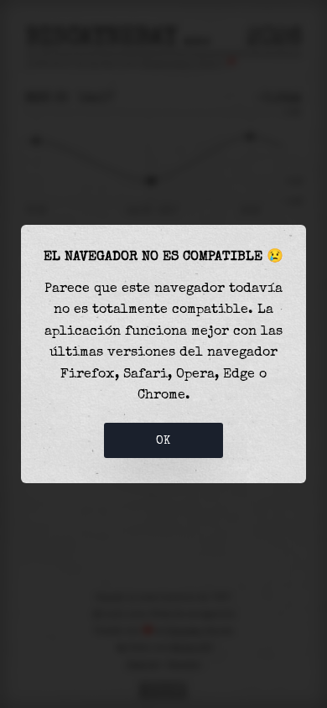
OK (163, 440)
